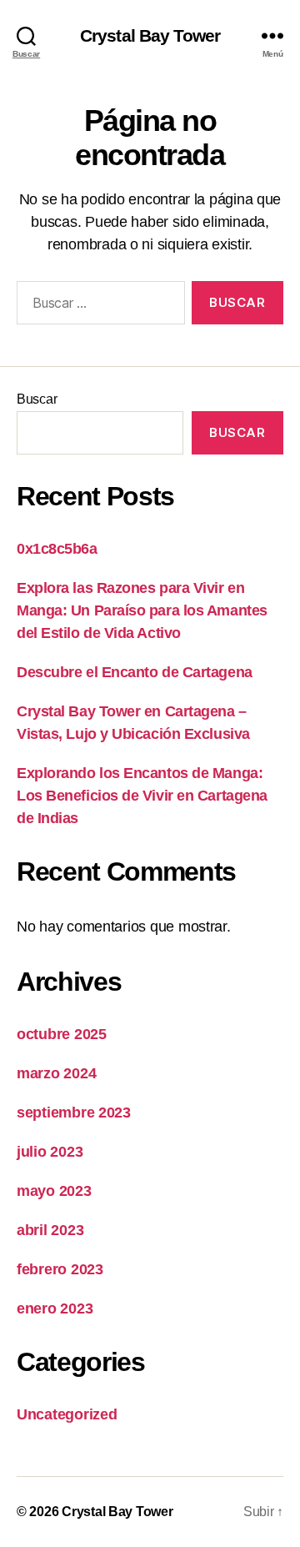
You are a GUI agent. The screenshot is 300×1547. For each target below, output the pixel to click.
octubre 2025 (62, 1034)
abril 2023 (50, 1230)
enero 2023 (54, 1308)
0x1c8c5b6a (57, 548)
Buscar (37, 399)
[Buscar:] (97, 306)
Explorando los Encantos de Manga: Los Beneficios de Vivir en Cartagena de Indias (142, 795)
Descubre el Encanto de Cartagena (134, 672)
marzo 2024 (56, 1073)
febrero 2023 (60, 1269)
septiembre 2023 (74, 1112)
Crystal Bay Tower (150, 35)
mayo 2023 (54, 1191)
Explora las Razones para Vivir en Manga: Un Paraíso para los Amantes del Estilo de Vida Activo (142, 610)
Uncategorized (67, 1414)
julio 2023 (49, 1151)
